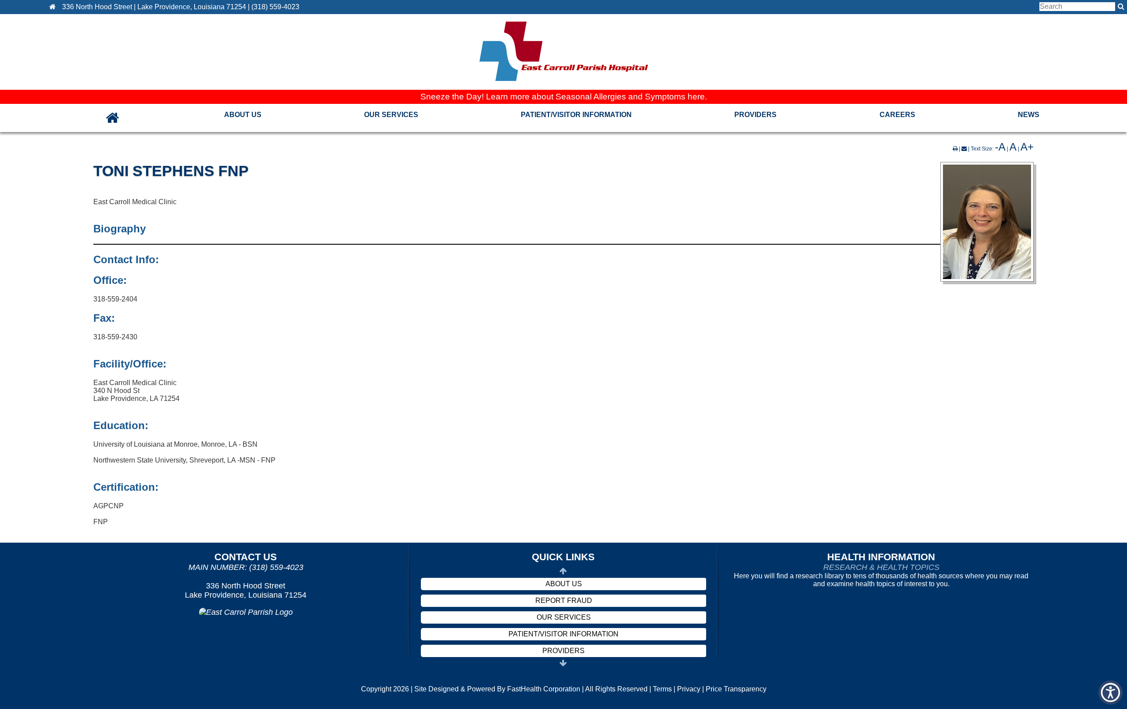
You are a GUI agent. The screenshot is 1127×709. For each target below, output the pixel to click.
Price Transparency (736, 689)
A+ (1027, 147)
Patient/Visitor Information (576, 114)
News (1028, 114)
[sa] (1121, 6)
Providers (755, 114)
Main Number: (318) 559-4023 (245, 567)
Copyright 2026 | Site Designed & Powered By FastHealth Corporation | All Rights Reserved (504, 689)
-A (1000, 147)
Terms (662, 689)
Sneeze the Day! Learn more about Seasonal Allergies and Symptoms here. (563, 96)
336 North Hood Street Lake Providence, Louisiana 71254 (245, 590)
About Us (242, 114)
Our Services (391, 114)
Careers (897, 114)
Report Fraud (563, 600)
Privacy (688, 689)
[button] (54, 7)
